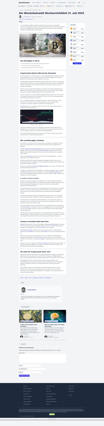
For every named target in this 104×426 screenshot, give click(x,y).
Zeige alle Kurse (77, 63)
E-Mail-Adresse (23, 368)
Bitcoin (22, 90)
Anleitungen (45, 2)
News (33, 2)
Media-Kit (48, 404)
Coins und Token (26, 171)
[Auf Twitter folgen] (23, 294)
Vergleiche (52, 2)
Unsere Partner (49, 396)
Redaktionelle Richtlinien (51, 401)
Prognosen (38, 2)
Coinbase (30, 156)
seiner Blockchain (53, 224)
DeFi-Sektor (45, 231)
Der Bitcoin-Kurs (24, 106)
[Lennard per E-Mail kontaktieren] (21, 294)
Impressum (71, 388)
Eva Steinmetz (26, 336)
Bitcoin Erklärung (27, 391)
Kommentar (22, 352)
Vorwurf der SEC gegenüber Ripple (40, 166)
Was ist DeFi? (26, 393)
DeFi (30, 277)
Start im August (41, 238)
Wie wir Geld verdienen (51, 393)
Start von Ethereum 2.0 (44, 243)
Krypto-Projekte (71, 2)
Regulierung (41, 277)
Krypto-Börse (35, 277)
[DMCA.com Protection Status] (52, 414)
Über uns (48, 388)
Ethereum (31, 231)
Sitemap (70, 395)
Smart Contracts (41, 227)
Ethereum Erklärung (27, 396)
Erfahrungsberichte (61, 2)
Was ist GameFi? (26, 404)
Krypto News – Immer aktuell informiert (26, 19)
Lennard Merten (31, 289)
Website (21, 372)
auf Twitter (26, 207)
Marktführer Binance (54, 171)
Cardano (22, 224)
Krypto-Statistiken (27, 401)
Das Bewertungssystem (51, 398)
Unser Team (48, 391)
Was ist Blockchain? (27, 388)
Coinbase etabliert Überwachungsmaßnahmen (31, 148)
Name (21, 365)
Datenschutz (71, 391)
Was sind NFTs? (26, 398)
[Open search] (83, 2)
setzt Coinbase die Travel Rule (46, 150)
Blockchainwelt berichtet (26, 230)
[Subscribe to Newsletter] (79, 2)
